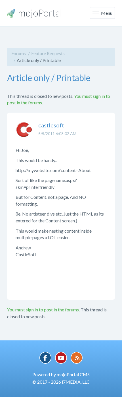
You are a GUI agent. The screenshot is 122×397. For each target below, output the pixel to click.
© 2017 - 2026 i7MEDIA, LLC (61, 381)
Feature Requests (48, 53)
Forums (18, 53)
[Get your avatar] (24, 134)
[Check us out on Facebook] (45, 358)
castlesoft (51, 125)
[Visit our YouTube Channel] (61, 358)
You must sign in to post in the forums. (43, 309)
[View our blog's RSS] (77, 358)
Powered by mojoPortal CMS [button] (61, 374)
